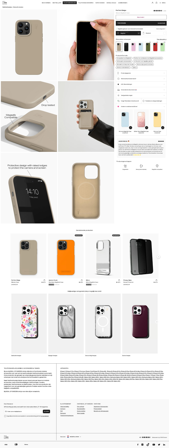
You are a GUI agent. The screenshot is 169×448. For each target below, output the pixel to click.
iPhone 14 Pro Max (99, 373)
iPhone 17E (96, 371)
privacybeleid (45, 416)
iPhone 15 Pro (150, 371)
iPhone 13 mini (134, 373)
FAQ (61, 411)
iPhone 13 (108, 373)
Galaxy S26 (87, 377)
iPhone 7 (148, 375)
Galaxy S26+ (95, 377)
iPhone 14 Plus (89, 373)
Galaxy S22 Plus (89, 379)
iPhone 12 (150, 373)
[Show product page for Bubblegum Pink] (133, 46)
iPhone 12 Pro (143, 373)
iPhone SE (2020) (125, 375)
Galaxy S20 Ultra (65, 381)
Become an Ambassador (101, 411)
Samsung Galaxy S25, (116, 377)
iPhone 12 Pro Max (158, 373)
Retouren (63, 413)
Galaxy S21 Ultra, (140, 379)
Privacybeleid (98, 409)
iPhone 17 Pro (70, 371)
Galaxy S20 (148, 379)
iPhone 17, (63, 371)
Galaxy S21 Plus (130, 379)
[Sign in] (153, 3)
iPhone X (117, 375)
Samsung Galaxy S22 (77, 379)
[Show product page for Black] (126, 46)
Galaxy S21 (122, 379)
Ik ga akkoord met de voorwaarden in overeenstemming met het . (28, 416)
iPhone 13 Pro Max (124, 373)
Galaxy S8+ (117, 381)
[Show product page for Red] (155, 46)
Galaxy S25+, (127, 377)
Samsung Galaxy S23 (148, 377)
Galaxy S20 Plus (157, 379)
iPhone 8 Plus (141, 375)
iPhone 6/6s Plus (69, 377)
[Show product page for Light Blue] (141, 46)
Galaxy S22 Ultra (99, 379)
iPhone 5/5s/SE (79, 377)
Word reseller (81, 413)
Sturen (46, 411)
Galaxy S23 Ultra (65, 379)
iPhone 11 (89, 375)
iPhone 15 (143, 371)
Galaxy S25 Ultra (136, 377)
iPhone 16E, (103, 371)
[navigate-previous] (158, 256)
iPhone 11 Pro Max (74, 375)
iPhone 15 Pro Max (65, 373)
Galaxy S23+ (159, 377)
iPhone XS (95, 375)
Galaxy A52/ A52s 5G (111, 379)
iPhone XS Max (103, 375)
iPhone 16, (110, 371)
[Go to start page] (4, 2)
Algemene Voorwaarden (101, 406)
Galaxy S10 (74, 381)
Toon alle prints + (162, 39)
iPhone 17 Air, (89, 371)
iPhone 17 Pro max (79, 371)
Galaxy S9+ (103, 381)
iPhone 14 (74, 373)
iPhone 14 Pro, (81, 373)
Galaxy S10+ (81, 381)
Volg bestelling (64, 406)
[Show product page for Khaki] (148, 46)
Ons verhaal (80, 406)
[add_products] (130, 127)
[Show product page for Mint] (162, 46)
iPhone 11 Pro (82, 375)
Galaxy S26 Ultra (105, 377)
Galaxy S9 (96, 381)
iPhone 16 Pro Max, (135, 371)
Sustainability (81, 409)
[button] (152, 437)
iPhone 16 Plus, (125, 371)
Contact (62, 409)
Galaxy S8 (110, 381)
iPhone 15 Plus (158, 371)
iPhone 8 (134, 375)
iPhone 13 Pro (115, 373)
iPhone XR (111, 375)
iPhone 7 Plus (155, 375)
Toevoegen (141, 23)
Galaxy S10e (89, 381)
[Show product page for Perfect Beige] (119, 46)
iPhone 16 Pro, (117, 371)
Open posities (81, 411)
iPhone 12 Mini (64, 375)
